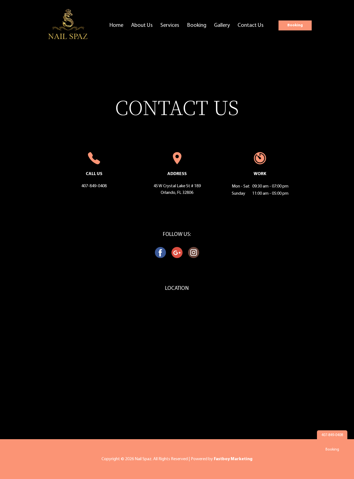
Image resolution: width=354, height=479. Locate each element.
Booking (196, 25)
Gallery (222, 25)
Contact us (251, 25)
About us (142, 25)
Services (169, 25)
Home (116, 25)
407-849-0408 (94, 186)
